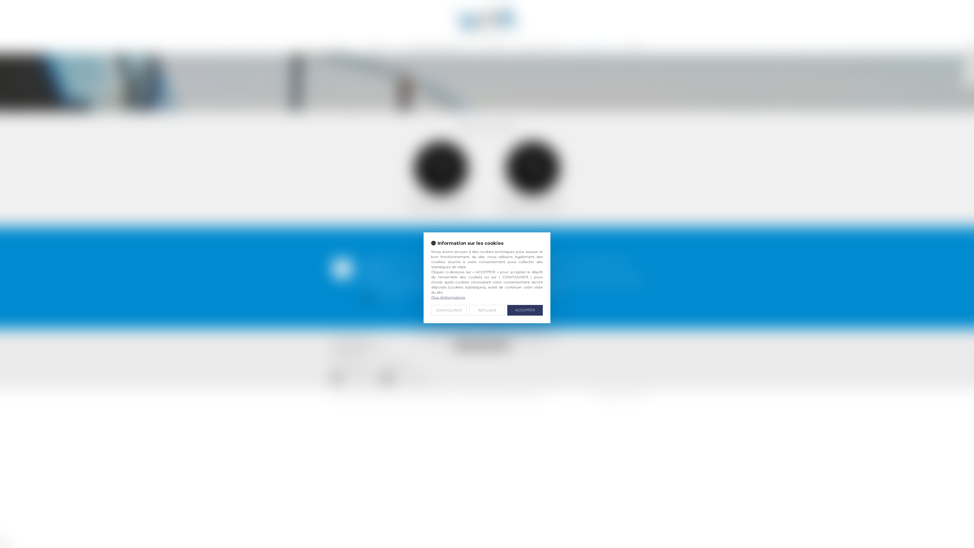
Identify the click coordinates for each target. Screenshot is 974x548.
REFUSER (487, 310)
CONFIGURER (449, 310)
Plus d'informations (448, 297)
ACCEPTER (525, 310)
